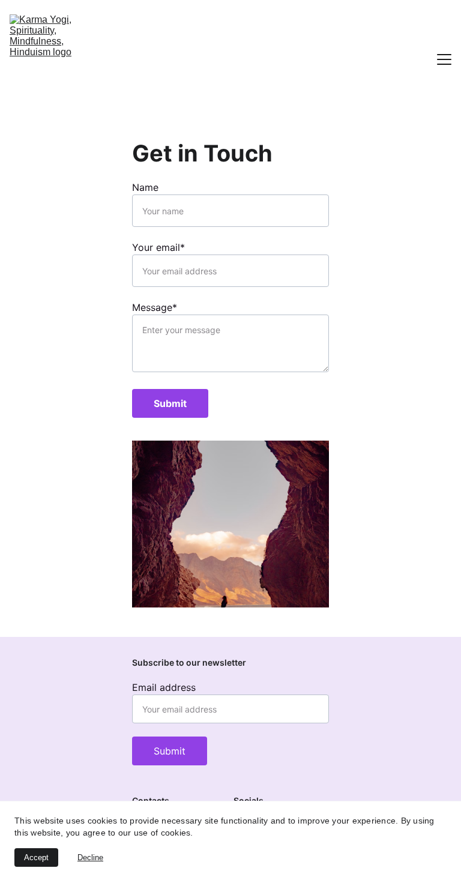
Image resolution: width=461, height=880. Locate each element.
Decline (90, 857)
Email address (164, 687)
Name (145, 187)
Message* (154, 307)
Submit (170, 403)
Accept (36, 857)
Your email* (158, 247)
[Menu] (444, 59)
